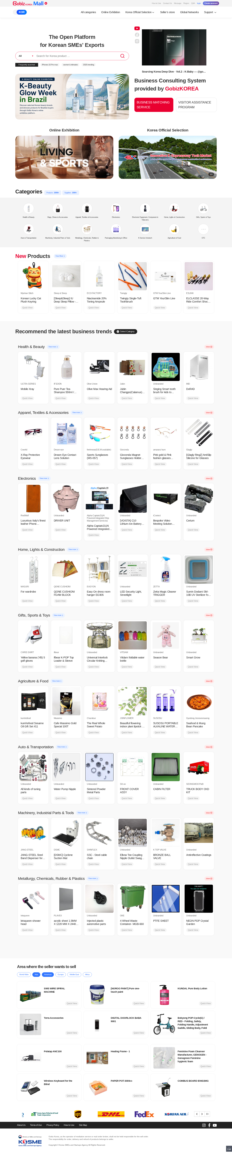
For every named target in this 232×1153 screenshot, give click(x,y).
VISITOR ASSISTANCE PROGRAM (194, 105)
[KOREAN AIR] (134, 1114)
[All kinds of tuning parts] (33, 767)
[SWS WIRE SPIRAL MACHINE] (30, 995)
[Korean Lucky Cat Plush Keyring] (33, 276)
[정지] (207, 1114)
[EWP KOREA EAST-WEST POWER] (167, 1114)
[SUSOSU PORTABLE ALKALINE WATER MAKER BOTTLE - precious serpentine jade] (166, 701)
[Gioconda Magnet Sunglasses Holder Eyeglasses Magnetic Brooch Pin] (132, 433)
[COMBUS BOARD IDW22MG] (164, 1087)
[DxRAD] (199, 367)
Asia (36, 974)
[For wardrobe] (33, 569)
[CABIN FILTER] (166, 767)
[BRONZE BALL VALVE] (166, 833)
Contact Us (167, 3)
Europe (61, 974)
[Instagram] (204, 1125)
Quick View (27, 308)
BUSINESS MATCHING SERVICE (153, 105)
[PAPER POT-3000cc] (97, 1087)
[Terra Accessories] (30, 1024)
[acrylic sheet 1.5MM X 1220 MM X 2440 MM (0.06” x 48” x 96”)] (66, 899)
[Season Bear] (166, 635)
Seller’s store (167, 12)
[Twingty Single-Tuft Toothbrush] (132, 276)
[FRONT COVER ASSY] (132, 767)
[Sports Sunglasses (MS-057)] (99, 433)
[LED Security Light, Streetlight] (132, 569)
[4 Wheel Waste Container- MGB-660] (132, 899)
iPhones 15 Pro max (50, 65)
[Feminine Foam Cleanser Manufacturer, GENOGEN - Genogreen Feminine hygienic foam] (164, 1058)
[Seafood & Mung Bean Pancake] (199, 701)
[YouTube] (215, 1125)
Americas (48, 974)
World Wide (23, 974)
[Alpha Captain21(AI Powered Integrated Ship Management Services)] (99, 498)
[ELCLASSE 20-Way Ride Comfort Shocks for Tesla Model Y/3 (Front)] (199, 276)
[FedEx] (101, 1114)
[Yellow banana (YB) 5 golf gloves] (33, 635)
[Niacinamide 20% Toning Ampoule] (99, 276)
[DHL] (68, 1114)
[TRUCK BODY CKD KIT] (199, 767)
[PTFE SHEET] (166, 899)
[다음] (202, 1114)
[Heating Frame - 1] (97, 1058)
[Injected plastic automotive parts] (99, 899)
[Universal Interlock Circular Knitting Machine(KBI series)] (99, 635)
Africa (87, 974)
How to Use (156, 3)
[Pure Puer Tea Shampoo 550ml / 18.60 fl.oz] (66, 367)
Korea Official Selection (138, 12)
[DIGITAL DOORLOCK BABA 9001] (97, 1024)
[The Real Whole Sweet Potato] (99, 701)
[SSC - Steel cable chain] (99, 833)
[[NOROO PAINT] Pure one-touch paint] (97, 995)
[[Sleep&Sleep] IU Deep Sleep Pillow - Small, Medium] (66, 276)
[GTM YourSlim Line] (166, 276)
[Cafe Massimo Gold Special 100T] (66, 701)
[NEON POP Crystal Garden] (199, 899)
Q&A (193, 3)
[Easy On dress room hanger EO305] (99, 569)
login (199, 3)
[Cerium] (199, 498)
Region (186, 3)
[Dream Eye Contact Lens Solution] (66, 433)
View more (52, 347)
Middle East (74, 974)
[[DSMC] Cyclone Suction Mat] (66, 833)
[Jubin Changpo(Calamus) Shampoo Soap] (132, 367)
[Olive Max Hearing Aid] (99, 367)
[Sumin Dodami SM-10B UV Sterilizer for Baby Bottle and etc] (199, 569)
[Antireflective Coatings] (199, 833)
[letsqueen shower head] (33, 899)
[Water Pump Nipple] (66, 767)
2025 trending (88, 65)
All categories (88, 12)
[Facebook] (209, 1125)
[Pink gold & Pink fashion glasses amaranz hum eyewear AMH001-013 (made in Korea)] (166, 433)
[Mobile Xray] (33, 367)
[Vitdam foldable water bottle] (132, 635)
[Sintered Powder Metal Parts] (99, 767)
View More (59, 256)
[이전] (197, 1114)
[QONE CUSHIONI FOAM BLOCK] (66, 569)
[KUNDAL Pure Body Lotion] (164, 995)
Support (209, 12)
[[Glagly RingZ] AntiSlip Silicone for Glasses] (199, 433)
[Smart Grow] (199, 635)
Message (177, 3)
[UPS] (34, 1114)
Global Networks (189, 12)
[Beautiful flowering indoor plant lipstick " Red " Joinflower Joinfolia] (132, 701)
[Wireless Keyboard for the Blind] (30, 1087)
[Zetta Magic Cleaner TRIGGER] (166, 569)
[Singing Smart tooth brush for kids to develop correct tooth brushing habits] (166, 367)
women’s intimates (70, 65)
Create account (211, 3)
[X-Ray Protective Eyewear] (33, 433)
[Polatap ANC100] (30, 1058)
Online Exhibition (110, 12)
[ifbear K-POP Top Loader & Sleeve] (66, 635)
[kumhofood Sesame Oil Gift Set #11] (33, 701)
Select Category (127, 331)
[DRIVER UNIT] (66, 498)
